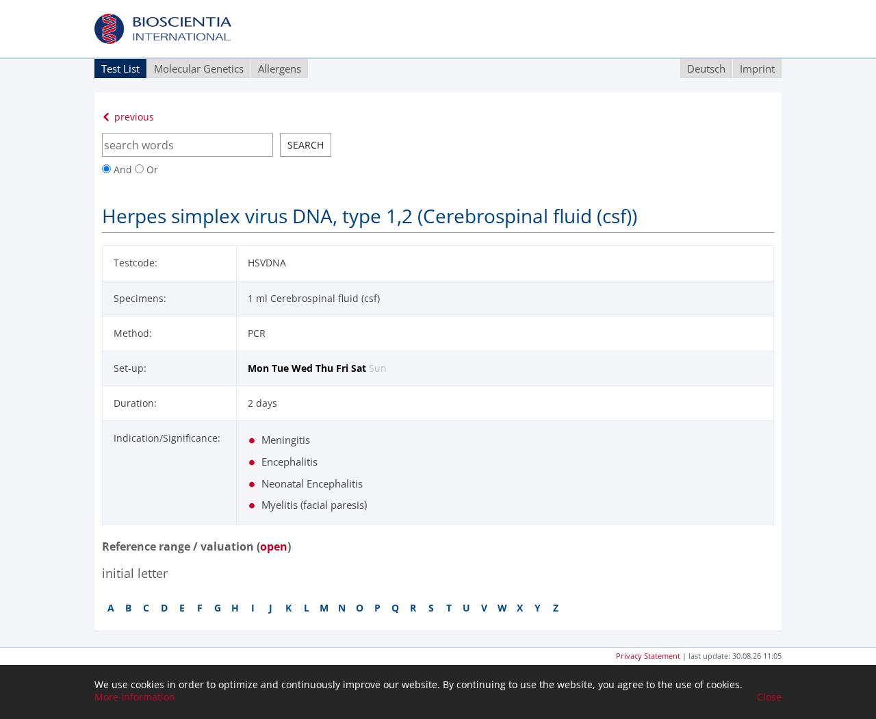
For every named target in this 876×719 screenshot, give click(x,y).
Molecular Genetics (199, 68)
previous (133, 116)
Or (151, 169)
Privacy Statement (648, 656)
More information (134, 697)
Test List (120, 68)
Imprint (757, 68)
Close (769, 697)
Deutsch (706, 68)
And (123, 169)
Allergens (279, 68)
